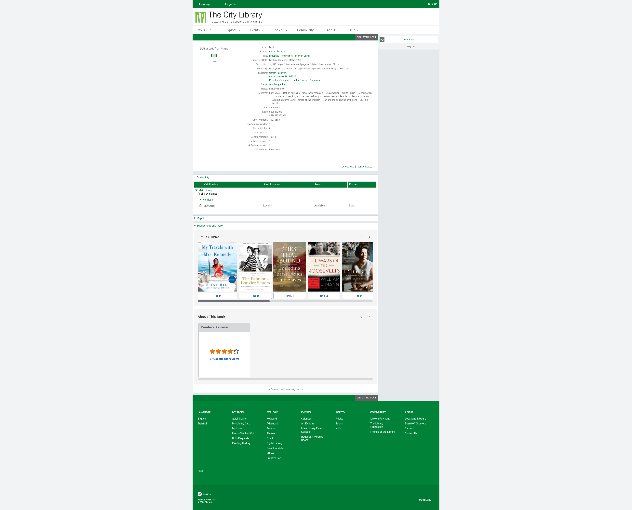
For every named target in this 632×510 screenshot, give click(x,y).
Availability (203, 177)
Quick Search (239, 418)
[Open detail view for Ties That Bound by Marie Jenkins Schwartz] (289, 267)
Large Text (231, 4)
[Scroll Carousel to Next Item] (369, 237)
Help (201, 470)
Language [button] (204, 412)
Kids (338, 428)
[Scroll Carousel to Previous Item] (361, 237)
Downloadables (276, 448)
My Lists (237, 428)
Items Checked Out (243, 433)
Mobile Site (425, 500)
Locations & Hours (415, 418)
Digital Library (275, 443)
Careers (409, 428)
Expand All (348, 167)
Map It (200, 218)
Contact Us (411, 433)
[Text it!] (200, 205)
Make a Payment (380, 418)
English (202, 418)
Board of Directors (415, 423)
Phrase (271, 433)
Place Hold (410, 39)
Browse (271, 428)
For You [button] (279, 30)
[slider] (285, 301)
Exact (270, 438)
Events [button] (255, 30)
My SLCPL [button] (205, 30)
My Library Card (241, 423)
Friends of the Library (382, 431)
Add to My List (408, 46)
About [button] (331, 30)
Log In (434, 4)
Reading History (241, 443)
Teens (339, 423)
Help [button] (352, 30)
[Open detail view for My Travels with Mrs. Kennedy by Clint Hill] (217, 267)
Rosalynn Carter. (290, 55)
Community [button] (305, 30)
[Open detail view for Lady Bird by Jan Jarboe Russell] (358, 267)
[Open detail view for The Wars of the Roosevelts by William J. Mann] (324, 267)
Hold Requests (240, 438)
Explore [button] (231, 30)
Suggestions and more (210, 225)
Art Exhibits (307, 423)
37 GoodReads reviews (224, 358)
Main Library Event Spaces (311, 430)
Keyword (272, 418)
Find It (217, 295)
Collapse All (364, 167)
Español (202, 423)
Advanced (272, 423)
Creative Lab (274, 458)
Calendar (306, 418)
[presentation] (217, 267)
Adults (339, 418)
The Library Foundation (376, 425)
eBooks (271, 453)
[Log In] (429, 4)
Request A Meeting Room (312, 438)
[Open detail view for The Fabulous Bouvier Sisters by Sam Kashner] (255, 267)
